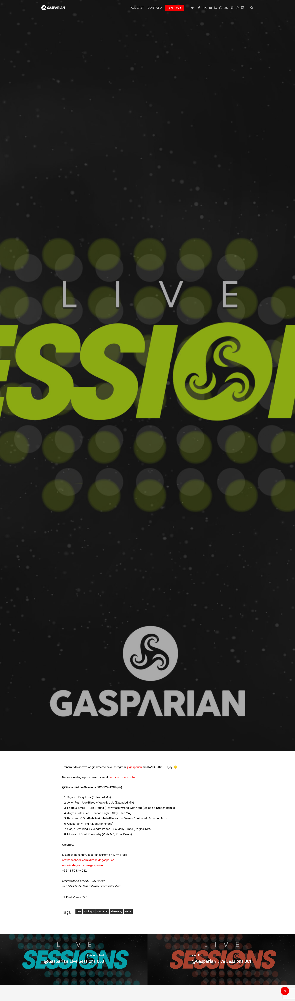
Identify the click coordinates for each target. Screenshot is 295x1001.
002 (79, 911)
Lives (147, 394)
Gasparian (102, 911)
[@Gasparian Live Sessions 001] (221, 959)
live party (116, 911)
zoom (128, 911)
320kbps (89, 911)
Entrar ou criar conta (122, 777)
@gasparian (134, 767)
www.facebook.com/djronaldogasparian (88, 860)
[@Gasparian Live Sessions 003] (74, 959)
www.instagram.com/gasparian (82, 865)
